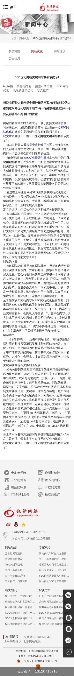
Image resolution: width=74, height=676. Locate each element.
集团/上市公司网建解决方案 (54, 623)
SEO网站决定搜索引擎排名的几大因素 (54, 575)
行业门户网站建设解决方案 (54, 596)
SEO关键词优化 (14, 564)
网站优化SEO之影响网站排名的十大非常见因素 (54, 581)
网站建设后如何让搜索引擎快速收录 (20, 607)
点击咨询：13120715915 (37, 671)
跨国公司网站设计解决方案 (54, 618)
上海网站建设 (12, 641)
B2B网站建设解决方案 (51, 607)
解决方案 (14, 51)
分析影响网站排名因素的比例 (20, 601)
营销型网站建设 (13, 559)
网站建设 (59, 51)
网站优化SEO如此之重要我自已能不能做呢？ (54, 553)
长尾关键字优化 (23, 90)
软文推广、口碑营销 (16, 581)
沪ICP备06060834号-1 (40, 656)
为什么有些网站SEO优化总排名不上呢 (54, 559)
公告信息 (14, 58)
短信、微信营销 (13, 570)
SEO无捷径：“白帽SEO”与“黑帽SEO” (20, 596)
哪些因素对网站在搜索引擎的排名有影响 (54, 564)
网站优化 (24, 38)
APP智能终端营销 (15, 575)
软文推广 (43, 90)
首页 (13, 38)
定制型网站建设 (13, 553)
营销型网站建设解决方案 (52, 601)
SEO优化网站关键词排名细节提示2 (20, 623)
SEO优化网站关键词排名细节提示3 (20, 618)
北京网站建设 (32, 641)
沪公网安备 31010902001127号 (39, 661)
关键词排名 (24, 86)
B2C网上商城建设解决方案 (54, 612)
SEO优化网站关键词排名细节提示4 (20, 612)
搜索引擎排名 (43, 86)
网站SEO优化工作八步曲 (52, 570)
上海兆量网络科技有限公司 (43, 651)
